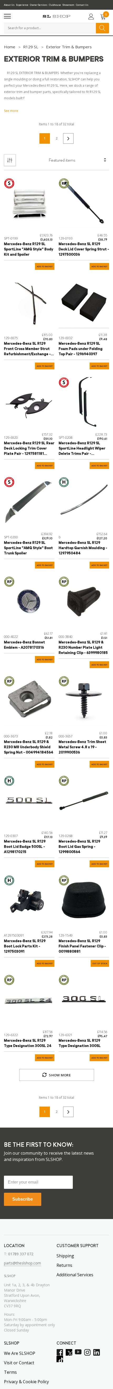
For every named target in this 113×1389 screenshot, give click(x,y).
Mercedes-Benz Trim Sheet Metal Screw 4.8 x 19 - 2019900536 (82, 747)
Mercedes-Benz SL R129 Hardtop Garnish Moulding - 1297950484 (83, 548)
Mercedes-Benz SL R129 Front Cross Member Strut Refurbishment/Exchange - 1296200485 (27, 349)
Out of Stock (100, 963)
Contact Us (82, 5)
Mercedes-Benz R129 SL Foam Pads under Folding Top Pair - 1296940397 (80, 349)
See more (11, 111)
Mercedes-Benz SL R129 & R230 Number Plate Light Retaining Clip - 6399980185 (83, 648)
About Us (9, 5)
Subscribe (22, 1199)
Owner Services (38, 5)
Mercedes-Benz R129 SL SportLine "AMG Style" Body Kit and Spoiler (28, 249)
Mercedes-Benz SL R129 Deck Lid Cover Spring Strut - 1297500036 (84, 249)
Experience (22, 5)
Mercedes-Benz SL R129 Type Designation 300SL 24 (28, 1043)
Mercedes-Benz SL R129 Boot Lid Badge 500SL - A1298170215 (24, 847)
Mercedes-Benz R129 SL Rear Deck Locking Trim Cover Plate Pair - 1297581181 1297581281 (29, 449)
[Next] (68, 138)
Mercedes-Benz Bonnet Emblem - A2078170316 (24, 645)
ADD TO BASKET (45, 266)
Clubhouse (55, 5)
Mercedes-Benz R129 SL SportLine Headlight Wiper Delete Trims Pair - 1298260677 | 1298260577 (82, 449)
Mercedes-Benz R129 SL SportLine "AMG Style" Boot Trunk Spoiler (28, 548)
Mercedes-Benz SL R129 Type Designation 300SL (80, 1043)
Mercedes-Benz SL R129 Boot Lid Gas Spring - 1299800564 (79, 847)
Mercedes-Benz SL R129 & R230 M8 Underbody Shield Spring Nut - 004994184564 (28, 747)
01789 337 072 (20, 1253)
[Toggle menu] (7, 16)
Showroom (68, 5)
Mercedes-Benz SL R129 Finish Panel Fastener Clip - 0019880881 (82, 946)
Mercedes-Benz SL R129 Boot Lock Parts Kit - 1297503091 (24, 946)
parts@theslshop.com (22, 1263)
